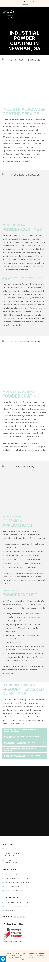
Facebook (24, 4)
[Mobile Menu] (46, 14)
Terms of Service (39, 957)
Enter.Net (31, 955)
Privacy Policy (26, 957)
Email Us (36, 2)
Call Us (25, 2)
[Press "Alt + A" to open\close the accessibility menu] (3, 959)
